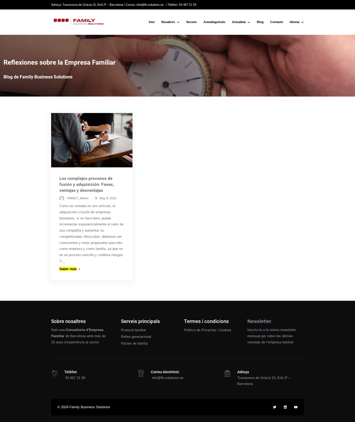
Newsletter (259, 321)
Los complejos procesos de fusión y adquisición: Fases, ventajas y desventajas (86, 184)
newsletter (288, 330)
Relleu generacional (136, 337)
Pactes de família (134, 343)
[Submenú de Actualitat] (248, 22)
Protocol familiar (133, 330)
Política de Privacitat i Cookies (207, 330)
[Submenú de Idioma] (302, 22)
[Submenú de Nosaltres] (178, 22)
